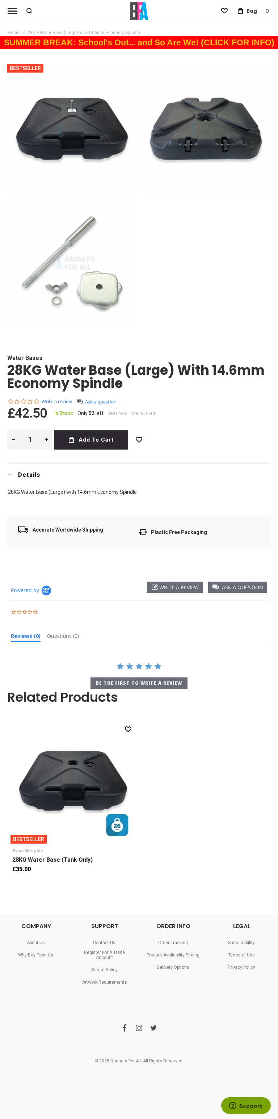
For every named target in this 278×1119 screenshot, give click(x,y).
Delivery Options (173, 967)
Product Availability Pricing (173, 955)
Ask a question (101, 402)
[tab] (139, 474)
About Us (36, 942)
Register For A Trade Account (104, 955)
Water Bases (24, 357)
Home (14, 32)
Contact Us (104, 942)
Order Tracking (173, 942)
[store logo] (139, 11)
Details (29, 474)
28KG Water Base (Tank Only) (73, 781)
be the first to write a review (139, 683)
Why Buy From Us (35, 955)
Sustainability (241, 942)
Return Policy (104, 969)
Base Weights (28, 850)
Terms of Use (241, 955)
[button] (237, 587)
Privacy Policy (241, 967)
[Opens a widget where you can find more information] (246, 1106)
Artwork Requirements (104, 982)
